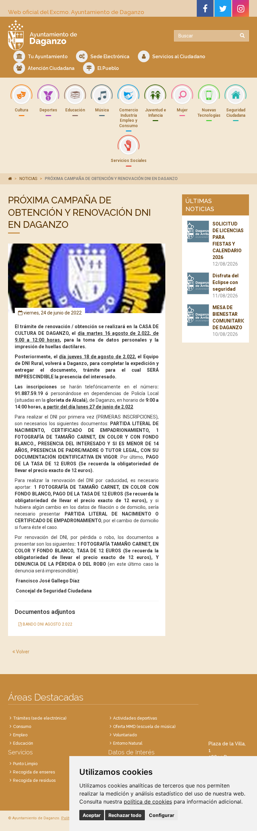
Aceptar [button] (92, 815)
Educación (23, 743)
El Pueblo (107, 68)
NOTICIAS (28, 178)
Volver (22, 651)
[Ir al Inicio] (65, 35)
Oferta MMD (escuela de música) (144, 726)
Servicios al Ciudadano (178, 56)
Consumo (22, 726)
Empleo (20, 735)
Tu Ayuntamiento (47, 56)
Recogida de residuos (34, 780)
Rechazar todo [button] (125, 815)
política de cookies (148, 801)
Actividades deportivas (135, 718)
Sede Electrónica (109, 56)
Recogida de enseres (34, 772)
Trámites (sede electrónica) (39, 718)
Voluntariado (125, 735)
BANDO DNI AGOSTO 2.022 (47, 624)
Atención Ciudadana (51, 68)
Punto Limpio (25, 763)
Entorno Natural (127, 743)
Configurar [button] (161, 815)
